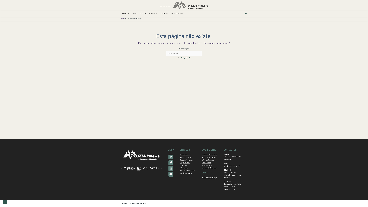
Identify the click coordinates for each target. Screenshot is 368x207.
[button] (246, 14)
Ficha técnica (206, 163)
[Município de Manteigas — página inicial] (184, 5)
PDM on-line (184, 168)
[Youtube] (170, 174)
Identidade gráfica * (186, 173)
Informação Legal (208, 160)
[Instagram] (170, 168)
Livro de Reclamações (209, 168)
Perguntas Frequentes (187, 170)
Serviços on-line (185, 157)
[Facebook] (170, 162)
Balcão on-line (184, 155)
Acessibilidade (207, 165)
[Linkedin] (170, 157)
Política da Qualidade (209, 157)
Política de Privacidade (209, 155)
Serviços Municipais (186, 160)
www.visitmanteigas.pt (209, 178)
